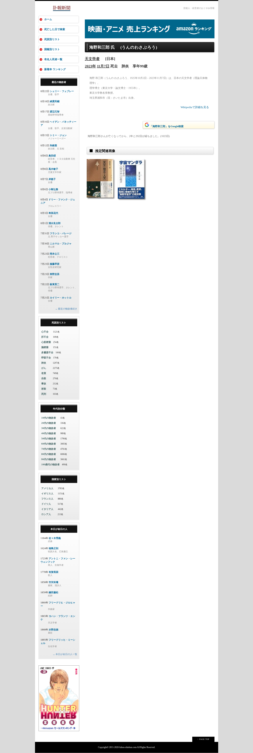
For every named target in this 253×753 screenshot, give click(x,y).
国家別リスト (59, 479)
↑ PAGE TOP (203, 739)
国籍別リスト (52, 49)
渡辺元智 (54, 111)
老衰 (43, 373)
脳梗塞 (45, 347)
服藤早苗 (54, 264)
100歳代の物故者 (50, 464)
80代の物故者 (48, 454)
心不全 (45, 331)
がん (43, 368)
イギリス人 (47, 493)
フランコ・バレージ (60, 233)
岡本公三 (54, 253)
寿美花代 (53, 213)
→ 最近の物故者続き (66, 308)
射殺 (43, 388)
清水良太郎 (55, 223)
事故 (43, 383)
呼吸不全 (46, 357)
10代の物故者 (48, 417)
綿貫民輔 (54, 101)
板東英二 (54, 284)
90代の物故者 (48, 459)
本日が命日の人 (59, 529)
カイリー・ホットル (60, 297)
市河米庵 (53, 582)
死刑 (43, 394)
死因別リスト (52, 39)
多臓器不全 (47, 352)
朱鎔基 (53, 145)
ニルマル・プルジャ (60, 243)
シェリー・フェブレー (62, 91)
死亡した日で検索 (54, 29)
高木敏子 (53, 169)
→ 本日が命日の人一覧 (65, 654)
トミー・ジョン (58, 135)
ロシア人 (46, 514)
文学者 (94, 59)
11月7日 (103, 66)
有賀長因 (53, 572)
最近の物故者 (59, 82)
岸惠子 (52, 179)
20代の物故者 (48, 423)
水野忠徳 (53, 629)
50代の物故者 (48, 438)
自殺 (43, 378)
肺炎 (43, 362)
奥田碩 (52, 155)
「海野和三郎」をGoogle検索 (167, 126)
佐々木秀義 (55, 538)
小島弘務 (53, 189)
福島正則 (53, 548)
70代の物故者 (48, 449)
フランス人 (47, 498)
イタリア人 (47, 509)
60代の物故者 (48, 443)
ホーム (48, 19)
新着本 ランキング (55, 69)
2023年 (90, 66)
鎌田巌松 (53, 592)
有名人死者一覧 (53, 59)
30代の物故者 (48, 428)
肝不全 (45, 336)
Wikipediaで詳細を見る (195, 107)
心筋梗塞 (46, 342)
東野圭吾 (54, 274)
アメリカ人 (47, 488)
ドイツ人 (46, 503)
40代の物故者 (48, 433)
